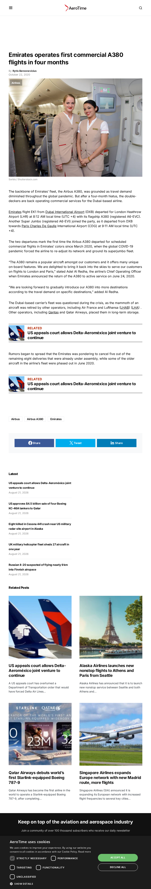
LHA (135, 307)
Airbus (15, 419)
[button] (11, 7)
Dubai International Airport (64, 212)
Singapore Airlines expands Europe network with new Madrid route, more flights (110, 777)
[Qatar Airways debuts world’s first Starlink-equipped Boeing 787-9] (40, 734)
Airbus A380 (35, 419)
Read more (84, 851)
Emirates (15, 212)
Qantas (53, 312)
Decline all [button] (118, 867)
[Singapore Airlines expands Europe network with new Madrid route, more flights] (110, 734)
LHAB (125, 307)
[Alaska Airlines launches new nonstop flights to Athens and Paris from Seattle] (110, 627)
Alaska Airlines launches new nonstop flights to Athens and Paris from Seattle (106, 670)
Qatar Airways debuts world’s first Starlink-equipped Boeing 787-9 (36, 777)
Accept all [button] (117, 857)
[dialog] (75, 862)
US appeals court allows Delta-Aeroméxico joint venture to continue (37, 670)
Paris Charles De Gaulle (39, 226)
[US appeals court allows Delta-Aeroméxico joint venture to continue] (16, 333)
